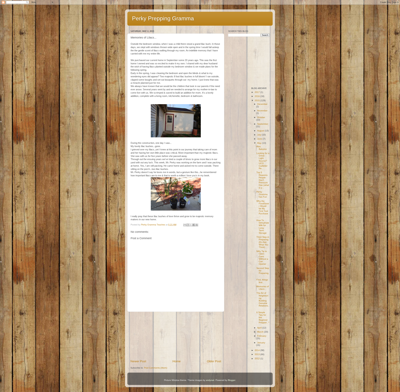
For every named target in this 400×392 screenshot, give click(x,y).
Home (176, 361)
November (262, 110)
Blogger (231, 380)
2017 (257, 92)
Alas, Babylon (261, 147)
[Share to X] (190, 225)
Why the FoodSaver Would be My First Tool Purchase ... (262, 208)
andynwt (210, 380)
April (259, 328)
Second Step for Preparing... (262, 272)
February (261, 336)
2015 (257, 100)
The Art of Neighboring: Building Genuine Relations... (262, 300)
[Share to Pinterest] (196, 225)
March (260, 332)
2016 (257, 96)
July (259, 135)
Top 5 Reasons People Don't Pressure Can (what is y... (262, 180)
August (261, 131)
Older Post (214, 361)
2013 (257, 354)
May (259, 143)
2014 (257, 350)
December (262, 104)
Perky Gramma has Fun (262, 194)
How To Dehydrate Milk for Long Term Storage (262, 226)
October (261, 117)
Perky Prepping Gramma (163, 18)
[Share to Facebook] (193, 225)
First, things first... (262, 281)
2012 (257, 358)
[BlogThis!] (187, 225)
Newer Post (138, 361)
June (260, 139)
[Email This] (184, 225)
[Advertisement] (175, 335)
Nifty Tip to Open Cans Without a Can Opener (262, 257)
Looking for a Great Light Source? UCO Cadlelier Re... (262, 161)
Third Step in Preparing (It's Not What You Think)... (262, 242)
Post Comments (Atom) (155, 368)
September (262, 124)
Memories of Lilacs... (262, 287)
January (261, 342)
